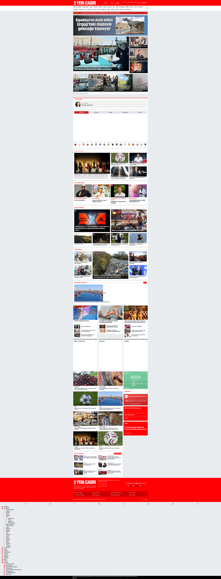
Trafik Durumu (133, 492)
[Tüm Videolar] (146, 249)
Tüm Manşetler (9, 571)
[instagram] (75, 504)
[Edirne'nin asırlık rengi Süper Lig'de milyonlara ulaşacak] (110, 438)
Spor (114, 6)
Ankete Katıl (128, 433)
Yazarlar (6, 550)
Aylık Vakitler (127, 387)
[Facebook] (126, 483)
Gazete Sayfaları (77, 6)
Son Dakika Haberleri (10, 572)
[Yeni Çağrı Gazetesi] (84, 2)
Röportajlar (85, 6)
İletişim (5, 560)
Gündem (95, 6)
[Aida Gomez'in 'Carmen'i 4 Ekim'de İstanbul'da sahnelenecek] (85, 438)
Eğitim (112, 9)
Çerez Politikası (140, 576)
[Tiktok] (139, 483)
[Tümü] (146, 182)
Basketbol (10, 521)
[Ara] (147, 3)
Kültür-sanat (77, 426)
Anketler (6, 557)
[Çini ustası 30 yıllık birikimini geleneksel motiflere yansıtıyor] (85, 418)
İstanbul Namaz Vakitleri (117, 492)
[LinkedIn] (135, 483)
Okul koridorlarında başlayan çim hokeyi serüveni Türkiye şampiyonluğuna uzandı (91, 301)
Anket (90, 6)
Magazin (76, 9)
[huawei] (142, 486)
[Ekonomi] (121, 341)
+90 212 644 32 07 (103, 483)
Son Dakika (127, 9)
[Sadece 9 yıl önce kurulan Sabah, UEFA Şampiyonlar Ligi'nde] (85, 399)
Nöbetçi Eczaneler (79, 492)
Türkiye (81, 9)
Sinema (122, 9)
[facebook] (26, 504)
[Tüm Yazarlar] (146, 99)
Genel (98, 9)
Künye (5, 559)
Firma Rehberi (7, 552)
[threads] (173, 504)
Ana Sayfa (6, 506)
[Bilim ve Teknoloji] (95, 341)
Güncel (94, 9)
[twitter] (50, 504)
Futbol (9, 519)
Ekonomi (110, 6)
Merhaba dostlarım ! (87, 105)
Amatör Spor (11, 518)
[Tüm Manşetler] (146, 151)
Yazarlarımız (78, 99)
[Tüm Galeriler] (146, 207)
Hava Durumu (96, 492)
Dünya (105, 6)
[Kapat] (220, 576)
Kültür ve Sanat (129, 6)
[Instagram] (133, 483)
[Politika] (146, 341)
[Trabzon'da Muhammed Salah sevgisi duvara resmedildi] (110, 379)
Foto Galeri (6, 547)
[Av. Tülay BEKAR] (78, 104)
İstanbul (117, 9)
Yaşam (135, 6)
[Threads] (141, 483)
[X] (128, 483)
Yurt (85, 9)
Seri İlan (6, 553)
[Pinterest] (130, 483)
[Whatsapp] (143, 483)
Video (5, 549)
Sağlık (108, 9)
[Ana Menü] (147, 8)
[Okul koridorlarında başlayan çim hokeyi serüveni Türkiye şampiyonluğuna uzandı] (88, 292)
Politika (100, 6)
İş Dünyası (89, 9)
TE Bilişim (146, 499)
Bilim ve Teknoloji (120, 6)
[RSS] (145, 483)
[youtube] (99, 504)
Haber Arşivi (8, 574)
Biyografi (103, 9)
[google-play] (136, 486)
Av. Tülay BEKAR (85, 103)
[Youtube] (137, 483)
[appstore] (130, 486)
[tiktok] (148, 504)
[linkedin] (197, 504)
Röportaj (140, 6)
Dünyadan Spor (11, 522)
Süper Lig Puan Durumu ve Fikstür (13, 569)
